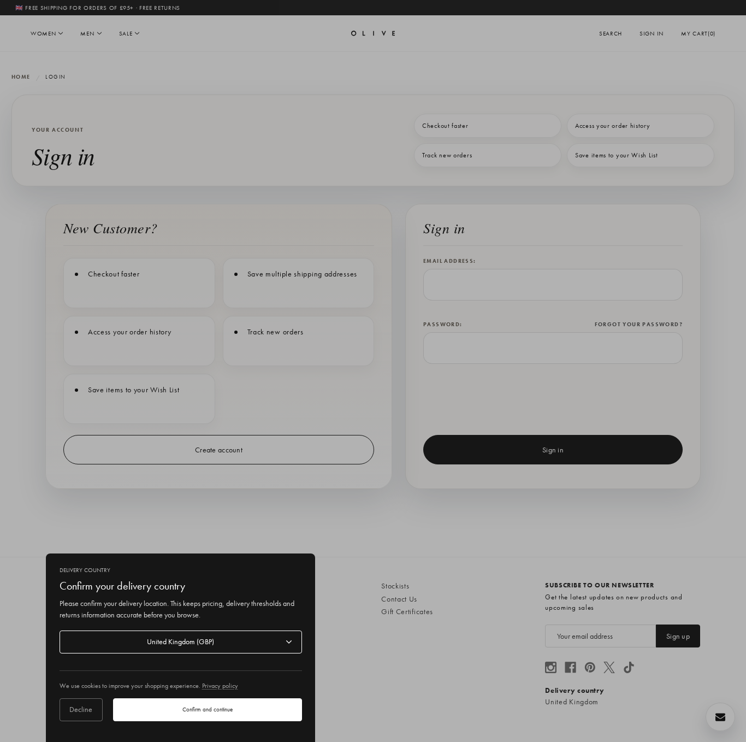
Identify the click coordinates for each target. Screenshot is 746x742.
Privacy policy (220, 685)
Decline (80, 709)
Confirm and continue (207, 709)
